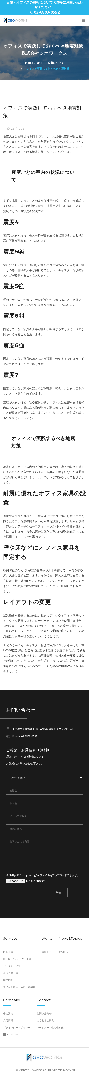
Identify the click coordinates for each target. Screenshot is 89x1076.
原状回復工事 (10, 973)
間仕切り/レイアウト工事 (17, 959)
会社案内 (8, 1013)
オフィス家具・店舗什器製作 (19, 987)
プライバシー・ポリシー (16, 1027)
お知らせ (64, 952)
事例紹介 (47, 952)
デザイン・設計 (11, 966)
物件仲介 (8, 980)
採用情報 (8, 1020)
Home (29, 63)
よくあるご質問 (45, 1020)
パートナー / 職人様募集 (50, 1027)
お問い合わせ (44, 1013)
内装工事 (8, 952)
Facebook (12, 1034)
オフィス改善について (50, 63)
